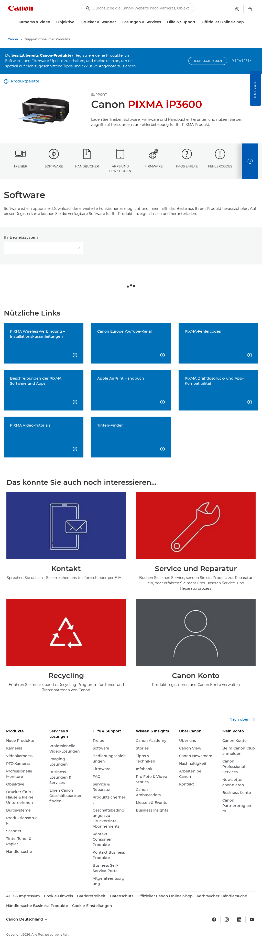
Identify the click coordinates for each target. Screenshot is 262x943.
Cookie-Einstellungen (92, 905)
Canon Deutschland (25, 919)
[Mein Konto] (237, 9)
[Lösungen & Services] (163, 22)
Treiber (20, 166)
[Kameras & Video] (52, 22)
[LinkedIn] (239, 919)
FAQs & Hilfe (187, 166)
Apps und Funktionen (120, 168)
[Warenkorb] (250, 9)
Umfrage (255, 88)
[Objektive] (76, 22)
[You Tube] (252, 919)
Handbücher (87, 166)
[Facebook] (214, 919)
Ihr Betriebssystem (21, 237)
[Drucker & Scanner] (118, 22)
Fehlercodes (220, 166)
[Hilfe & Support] (197, 22)
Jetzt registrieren (208, 61)
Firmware (154, 166)
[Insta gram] (227, 919)
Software (54, 166)
